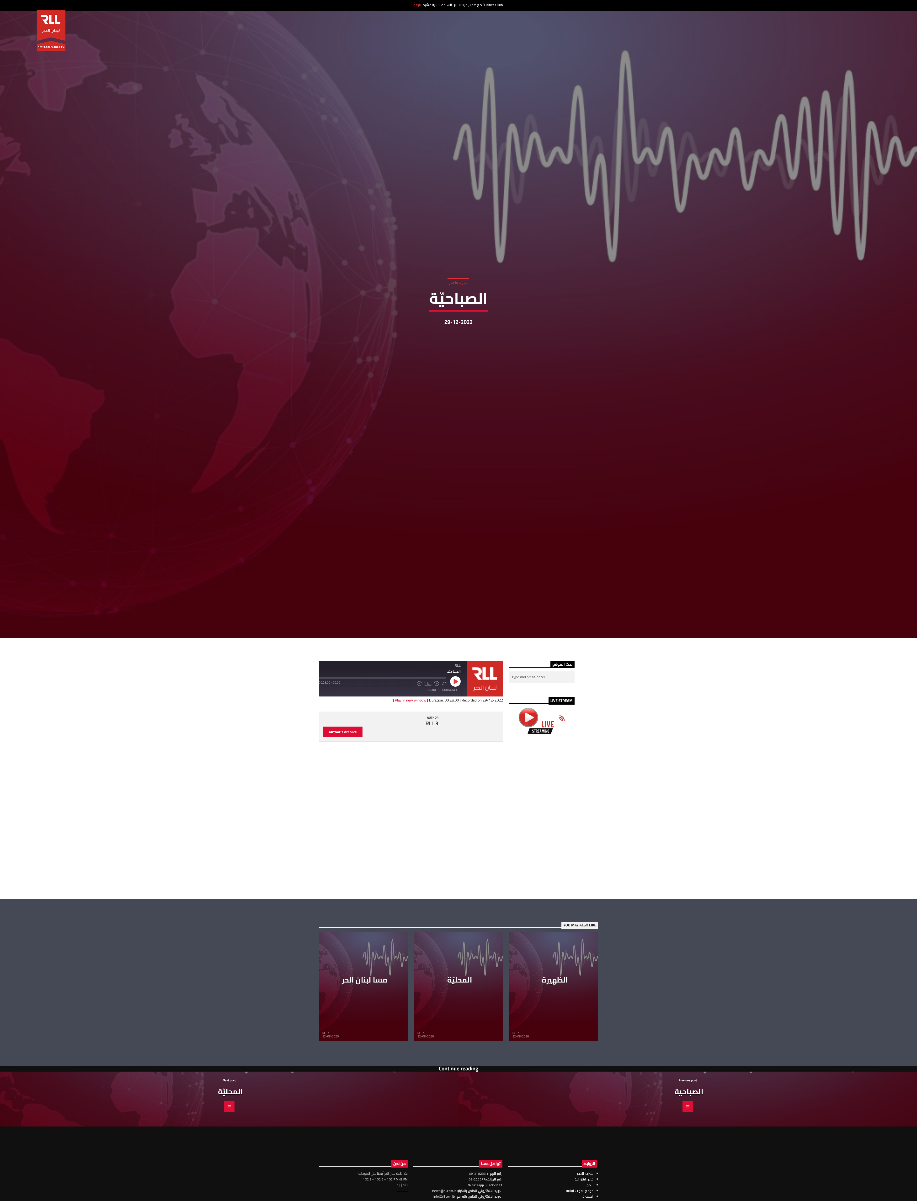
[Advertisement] (542, 860)
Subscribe (450, 733)
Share (432, 733)
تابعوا (416, 4)
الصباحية (689, 1135)
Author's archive (343, 775)
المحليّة (459, 1023)
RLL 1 (326, 1076)
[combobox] (542, 720)
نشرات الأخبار (458, 303)
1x (428, 727)
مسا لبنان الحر (365, 1023)
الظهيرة (555, 1023)
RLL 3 (432, 767)
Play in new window (410, 743)
